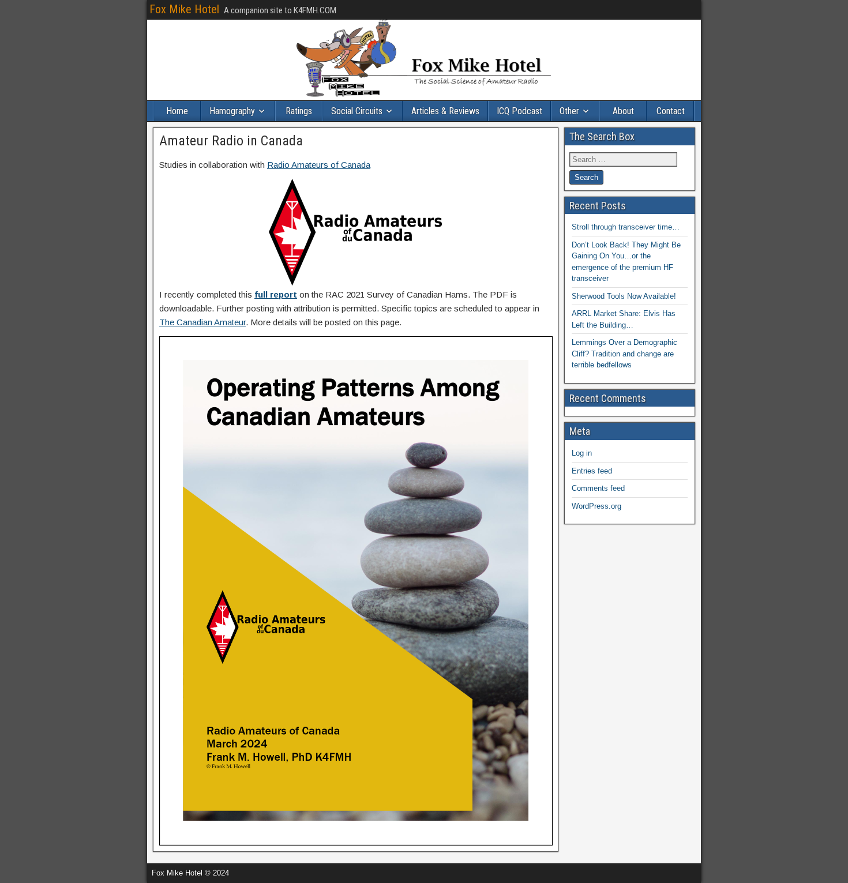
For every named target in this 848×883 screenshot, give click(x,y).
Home (177, 111)
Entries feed (592, 471)
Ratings (299, 111)
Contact (670, 111)
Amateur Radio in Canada (231, 141)
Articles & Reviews (445, 111)
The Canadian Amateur (202, 322)
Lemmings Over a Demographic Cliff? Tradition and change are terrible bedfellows (624, 353)
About (623, 111)
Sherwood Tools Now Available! (624, 296)
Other (569, 111)
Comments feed (598, 488)
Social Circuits (356, 111)
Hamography (232, 111)
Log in (582, 453)
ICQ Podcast (519, 111)
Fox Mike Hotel (184, 9)
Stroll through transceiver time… (626, 227)
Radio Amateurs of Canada (318, 165)
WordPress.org (596, 506)
